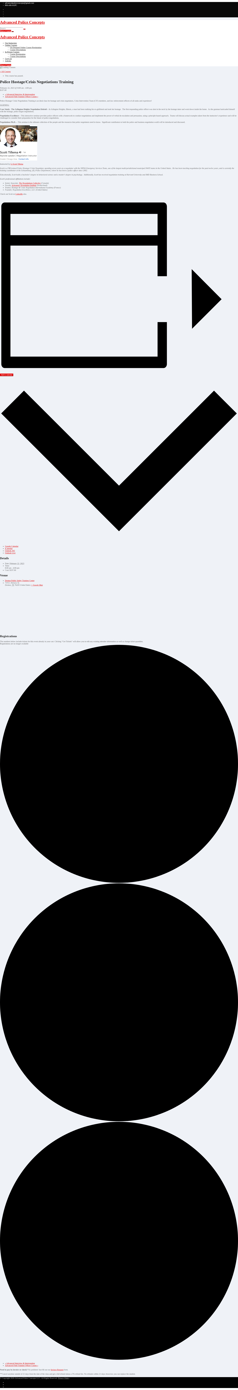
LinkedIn (19, 194)
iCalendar (9, 548)
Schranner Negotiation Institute (24, 185)
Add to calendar (6, 375)
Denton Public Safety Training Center (19, 581)
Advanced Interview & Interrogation (20, 94)
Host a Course (5, 31)
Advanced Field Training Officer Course (21, 97)
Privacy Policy (63, 1378)
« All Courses (5, 72)
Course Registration (17, 54)
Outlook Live (10, 553)
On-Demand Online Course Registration (26, 47)
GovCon (8, 59)
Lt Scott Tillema (17, 164)
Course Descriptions (18, 50)
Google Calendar (11, 546)
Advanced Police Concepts (22, 22)
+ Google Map (37, 585)
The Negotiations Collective (30, 183)
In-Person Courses (12, 52)
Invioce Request (57, 1370)
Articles (8, 61)
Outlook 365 (10, 551)
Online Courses (11, 45)
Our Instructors (11, 43)
